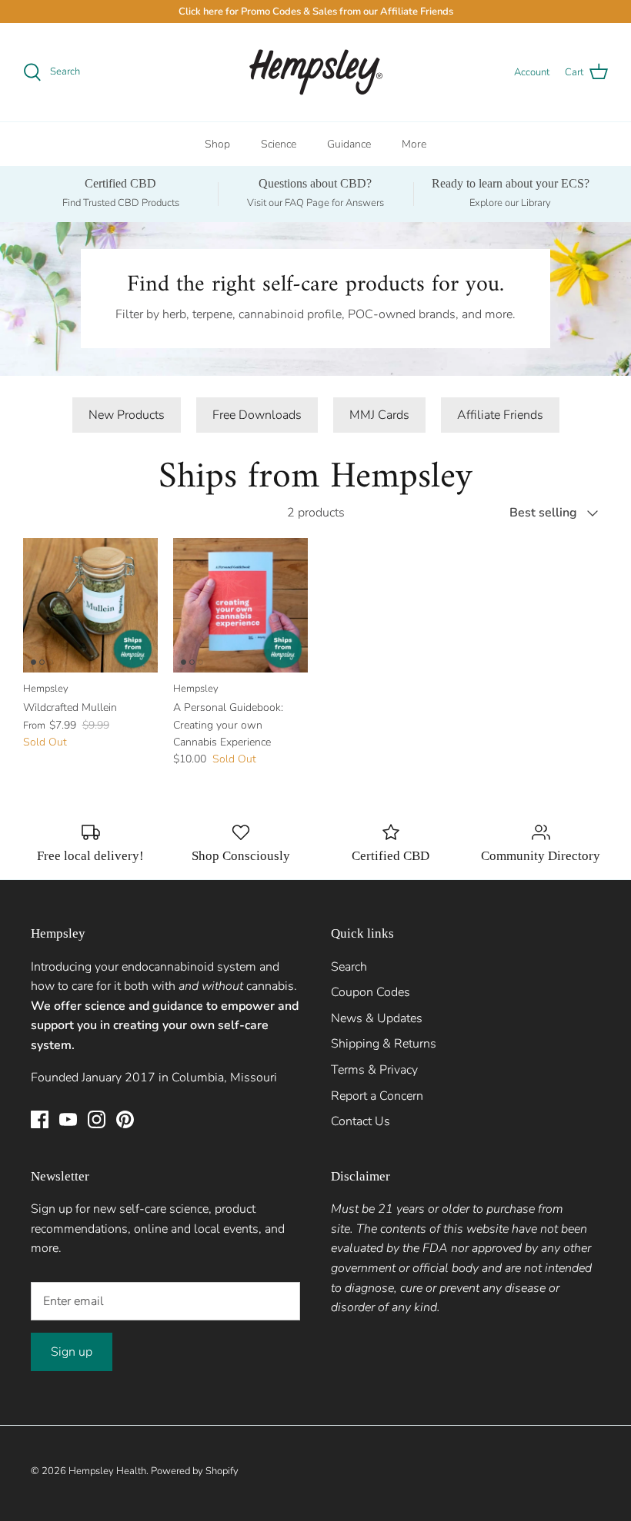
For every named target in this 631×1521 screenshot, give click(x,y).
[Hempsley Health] (316, 72)
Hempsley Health (107, 1471)
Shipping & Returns (383, 1043)
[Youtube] (68, 1119)
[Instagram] (96, 1119)
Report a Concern (377, 1096)
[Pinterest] (125, 1119)
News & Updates (376, 1018)
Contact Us (360, 1121)
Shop (217, 144)
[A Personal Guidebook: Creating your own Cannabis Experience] (240, 605)
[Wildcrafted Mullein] (90, 605)
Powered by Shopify (195, 1471)
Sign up (71, 1351)
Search (349, 966)
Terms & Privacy (374, 1069)
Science (278, 144)
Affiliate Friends (500, 415)
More (414, 144)
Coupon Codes (370, 992)
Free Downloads (257, 415)
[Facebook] (39, 1119)
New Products (126, 415)
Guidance (349, 144)
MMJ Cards (379, 415)
